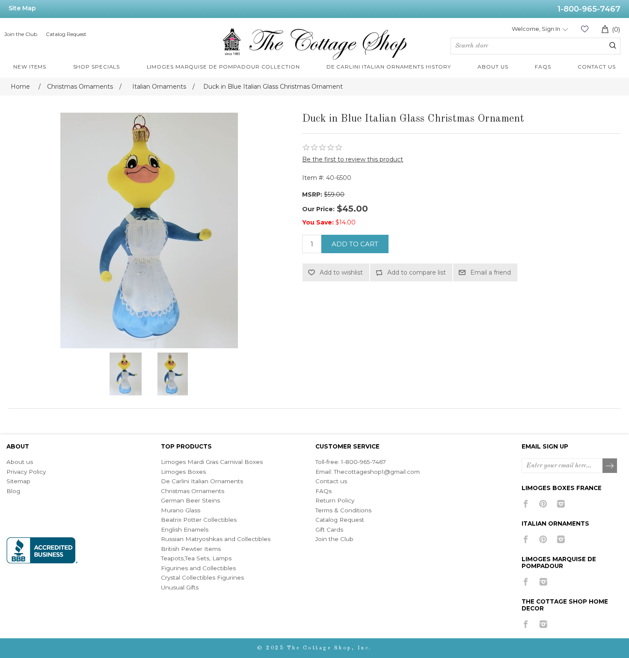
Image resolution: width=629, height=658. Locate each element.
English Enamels (184, 529)
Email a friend (490, 272)
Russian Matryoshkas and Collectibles (215, 538)
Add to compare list (416, 272)
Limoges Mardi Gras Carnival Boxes (212, 461)
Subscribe (610, 466)
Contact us (331, 481)
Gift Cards (329, 529)
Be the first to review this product (352, 159)
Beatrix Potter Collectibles (199, 519)
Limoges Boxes (183, 471)
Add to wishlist (341, 272)
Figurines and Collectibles (198, 568)
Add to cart (355, 244)
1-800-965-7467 (589, 9)
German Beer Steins (190, 500)
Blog (13, 491)
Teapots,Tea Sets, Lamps (196, 558)
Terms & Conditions (343, 510)
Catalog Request (66, 34)
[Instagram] (561, 504)
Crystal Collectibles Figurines (202, 577)
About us (19, 461)
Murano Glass (180, 510)
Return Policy (334, 500)
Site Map (22, 8)
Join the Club (20, 34)
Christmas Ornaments (192, 491)
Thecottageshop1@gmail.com (377, 471)
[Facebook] (526, 504)
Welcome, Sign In (536, 28)
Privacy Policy (26, 471)
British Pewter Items (191, 548)
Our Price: (318, 209)
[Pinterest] (543, 504)
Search (612, 45)
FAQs (323, 491)
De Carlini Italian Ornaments (202, 481)
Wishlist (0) (584, 29)
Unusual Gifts (180, 587)
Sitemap (18, 481)
